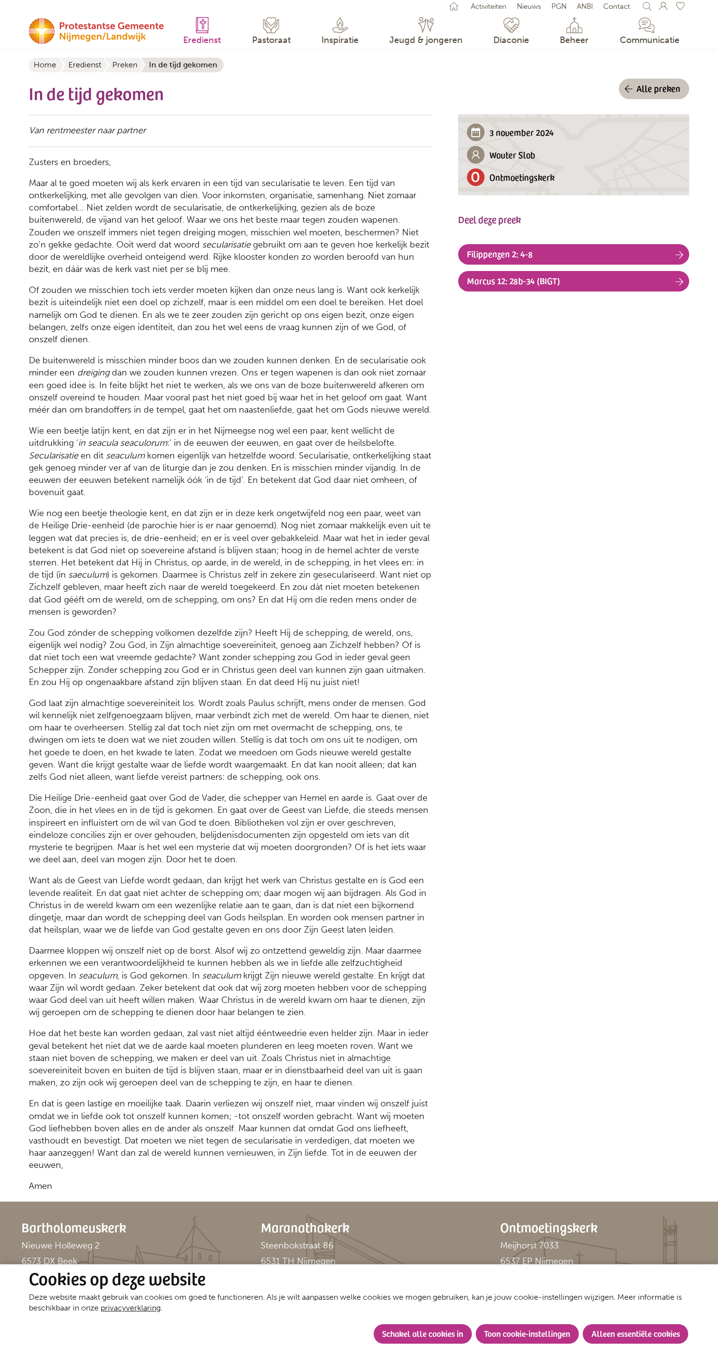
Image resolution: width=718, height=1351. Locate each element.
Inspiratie (340, 40)
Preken (124, 64)
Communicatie (649, 40)
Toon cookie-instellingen (527, 1333)
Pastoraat (271, 40)
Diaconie (511, 40)
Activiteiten (489, 6)
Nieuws (529, 6)
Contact (616, 6)
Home (45, 64)
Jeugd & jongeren (426, 40)
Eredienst (202, 40)
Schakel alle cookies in (422, 1333)
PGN (559, 6)
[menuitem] (202, 32)
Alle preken (658, 88)
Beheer (574, 40)
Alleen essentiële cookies (635, 1333)
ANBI (585, 6)
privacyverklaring (131, 1307)
